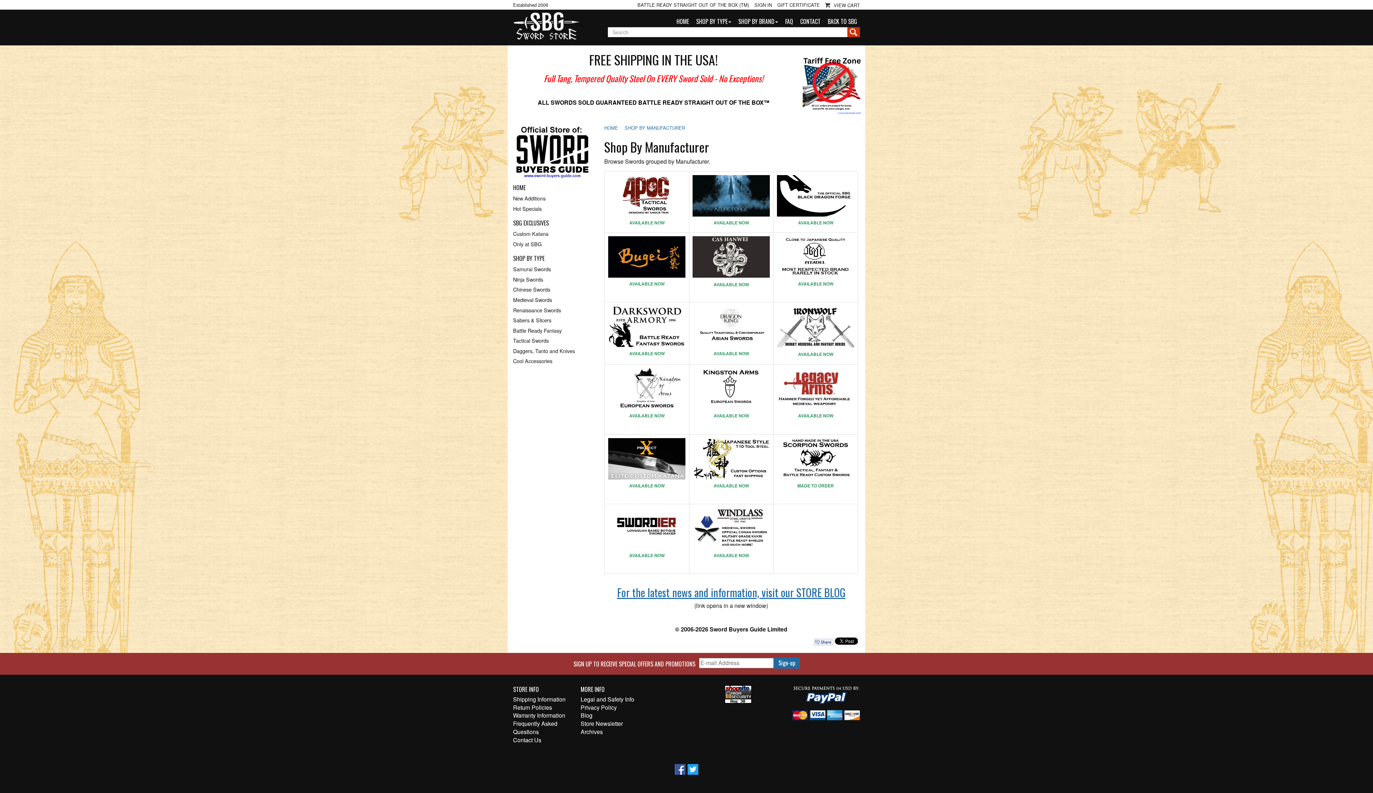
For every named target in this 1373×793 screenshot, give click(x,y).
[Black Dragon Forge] (815, 196)
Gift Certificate (798, 5)
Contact (810, 21)
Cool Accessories (532, 361)
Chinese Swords (531, 289)
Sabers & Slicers (532, 320)
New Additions (529, 198)
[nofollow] (552, 154)
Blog (586, 715)
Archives (592, 732)
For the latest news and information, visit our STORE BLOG (731, 592)
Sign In (763, 4)
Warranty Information (539, 715)
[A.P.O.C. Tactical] (646, 196)
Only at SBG (527, 244)
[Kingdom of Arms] (646, 389)
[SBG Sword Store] (546, 27)
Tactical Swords (531, 340)
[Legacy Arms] (815, 389)
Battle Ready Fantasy (537, 330)
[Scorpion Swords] (815, 459)
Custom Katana (530, 233)
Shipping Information (539, 699)
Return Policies (532, 708)
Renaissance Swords (537, 310)
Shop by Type (712, 21)
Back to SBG (842, 21)
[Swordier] (646, 528)
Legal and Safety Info (607, 699)
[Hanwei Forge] (731, 257)
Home (682, 21)
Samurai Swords (532, 269)
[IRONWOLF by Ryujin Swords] (815, 326)
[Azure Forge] (731, 196)
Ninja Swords (528, 279)
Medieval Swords (532, 299)
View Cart (847, 5)
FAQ (789, 21)
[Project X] (646, 459)
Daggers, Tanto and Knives (544, 351)
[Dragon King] (731, 326)
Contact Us (527, 740)
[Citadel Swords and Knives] (815, 257)
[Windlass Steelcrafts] (731, 528)
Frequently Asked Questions (535, 728)
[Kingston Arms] (731, 389)
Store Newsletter (602, 724)
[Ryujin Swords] (731, 459)
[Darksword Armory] (646, 326)
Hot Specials (527, 208)
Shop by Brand (756, 21)
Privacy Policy (599, 708)
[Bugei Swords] (646, 257)
